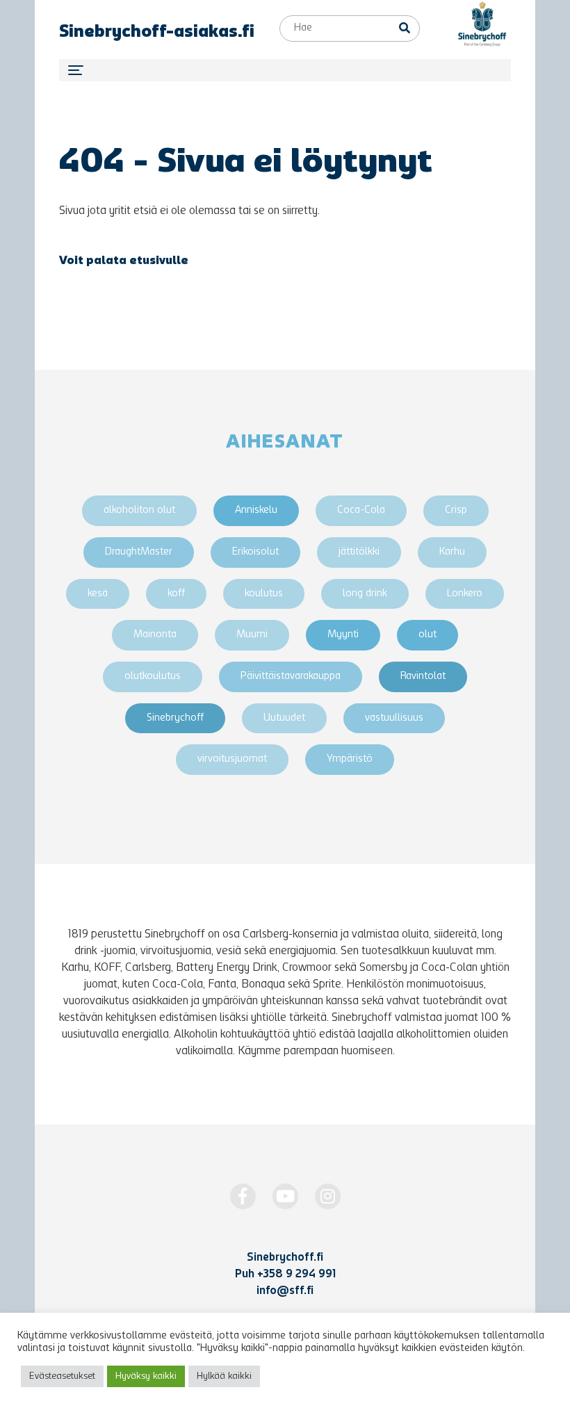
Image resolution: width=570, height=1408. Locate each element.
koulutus (264, 594)
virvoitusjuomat (232, 759)
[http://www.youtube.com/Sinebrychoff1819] (285, 1196)
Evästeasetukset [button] (62, 1376)
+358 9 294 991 (296, 1274)
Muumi (252, 635)
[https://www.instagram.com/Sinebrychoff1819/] (328, 1196)
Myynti (343, 635)
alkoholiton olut (139, 510)
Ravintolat (423, 676)
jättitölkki (359, 552)
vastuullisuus (394, 718)
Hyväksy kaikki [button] (146, 1376)
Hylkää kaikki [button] (224, 1376)
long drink (365, 594)
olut (427, 635)
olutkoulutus (152, 676)
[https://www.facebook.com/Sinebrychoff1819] (243, 1196)
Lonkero (464, 594)
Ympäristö (350, 759)
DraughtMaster (138, 552)
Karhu (452, 552)
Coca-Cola (361, 510)
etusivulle (158, 261)
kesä (98, 594)
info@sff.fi (285, 1291)
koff (176, 594)
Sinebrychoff (175, 718)
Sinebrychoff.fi (285, 1257)
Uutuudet (284, 718)
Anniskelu (256, 510)
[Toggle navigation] (285, 70)
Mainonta (155, 635)
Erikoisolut (255, 552)
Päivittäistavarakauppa (291, 676)
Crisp (456, 510)
